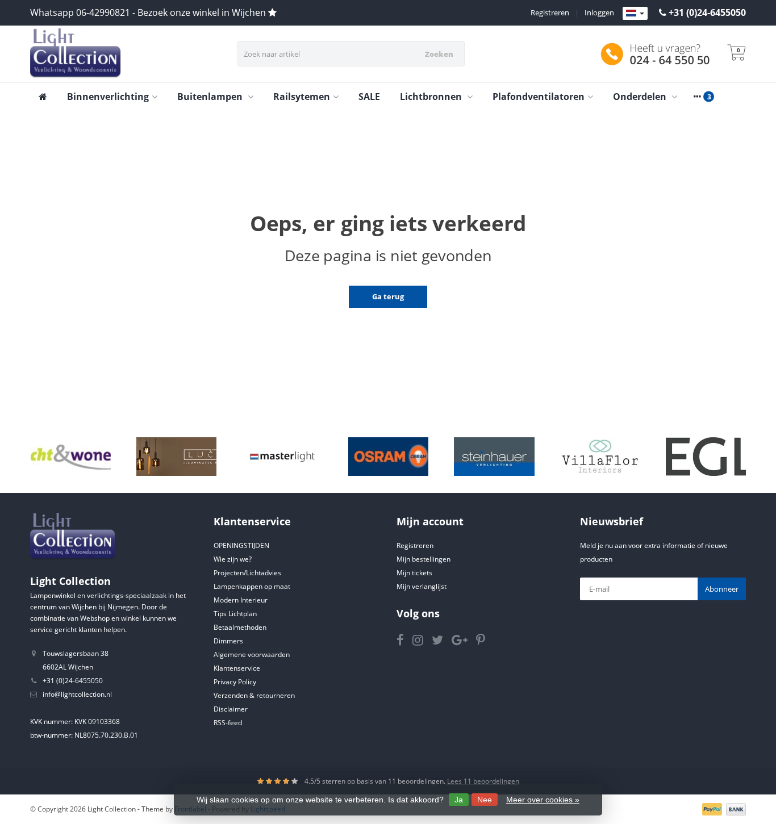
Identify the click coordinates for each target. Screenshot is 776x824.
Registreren (550, 12)
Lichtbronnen (432, 96)
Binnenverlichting (108, 96)
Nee (484, 799)
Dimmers (228, 641)
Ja (458, 799)
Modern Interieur (241, 600)
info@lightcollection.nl (77, 694)
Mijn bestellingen (423, 559)
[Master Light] (282, 456)
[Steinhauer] (494, 456)
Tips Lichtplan (235, 613)
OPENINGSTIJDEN (241, 545)
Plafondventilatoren (539, 96)
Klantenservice (237, 668)
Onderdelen (641, 96)
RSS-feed (228, 722)
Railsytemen (301, 96)
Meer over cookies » (542, 799)
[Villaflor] (600, 456)
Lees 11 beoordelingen (483, 781)
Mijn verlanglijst (422, 586)
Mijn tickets (414, 573)
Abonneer (722, 589)
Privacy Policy (235, 682)
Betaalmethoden (240, 627)
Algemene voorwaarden (252, 654)
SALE (369, 96)
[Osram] (388, 456)
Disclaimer (231, 709)
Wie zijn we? (233, 559)
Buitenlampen (211, 96)
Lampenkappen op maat (252, 586)
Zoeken (439, 54)
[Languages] (635, 13)
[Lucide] (176, 456)
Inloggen (599, 12)
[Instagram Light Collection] (422, 642)
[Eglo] (706, 456)
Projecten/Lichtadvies (247, 573)
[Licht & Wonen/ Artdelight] (71, 456)
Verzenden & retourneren (254, 695)
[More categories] (697, 96)
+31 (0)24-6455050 (707, 12)
